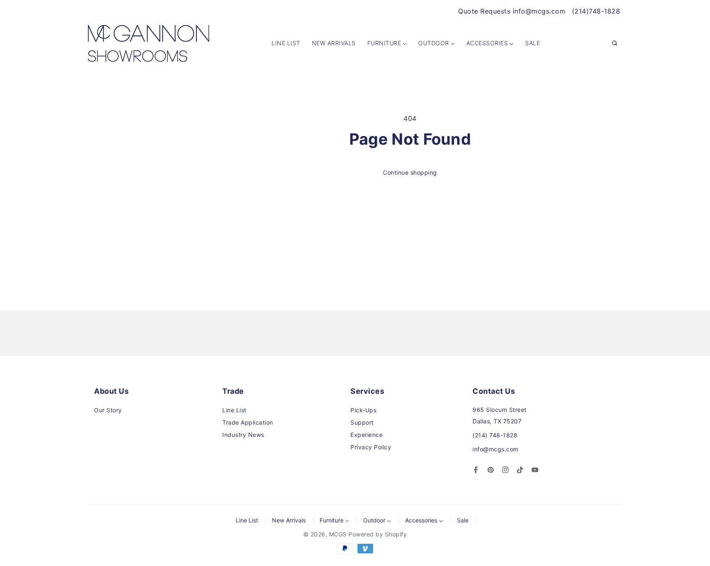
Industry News (243, 434)
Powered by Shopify (377, 534)
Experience (366, 434)
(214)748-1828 (596, 11)
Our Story (108, 410)
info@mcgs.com (496, 449)
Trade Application (247, 422)
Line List (234, 410)
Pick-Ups (363, 410)
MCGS (338, 534)
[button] (614, 44)
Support (362, 422)
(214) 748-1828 (495, 435)
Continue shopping (410, 172)
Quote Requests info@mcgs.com (511, 11)
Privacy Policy (370, 447)
